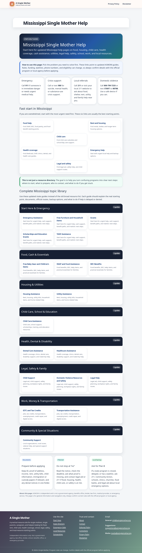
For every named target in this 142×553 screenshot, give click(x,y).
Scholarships (58, 534)
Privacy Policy (113, 4)
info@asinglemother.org (121, 520)
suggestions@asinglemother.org (117, 528)
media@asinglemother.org (121, 533)
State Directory (59, 524)
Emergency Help (59, 527)
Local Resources (59, 531)
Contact (82, 524)
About (81, 520)
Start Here (57, 520)
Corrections (83, 531)
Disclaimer (127, 4)
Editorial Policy (84, 527)
